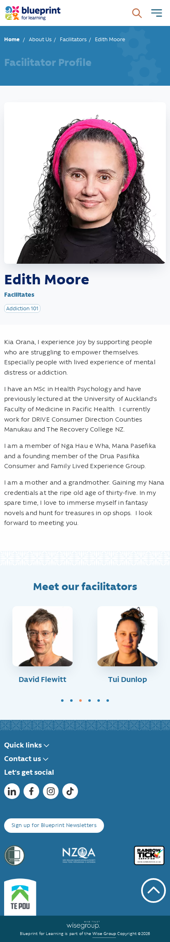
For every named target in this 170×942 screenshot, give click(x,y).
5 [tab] (98, 700)
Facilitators (73, 39)
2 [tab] (71, 700)
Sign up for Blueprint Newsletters (54, 825)
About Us (40, 39)
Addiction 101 (22, 308)
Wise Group (104, 933)
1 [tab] (62, 700)
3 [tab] (80, 700)
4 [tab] (89, 700)
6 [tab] (107, 700)
